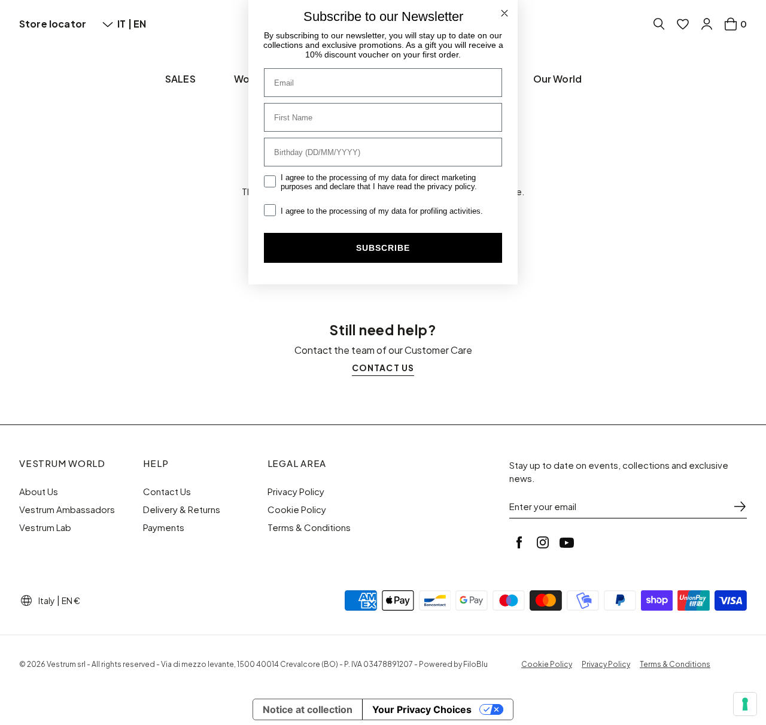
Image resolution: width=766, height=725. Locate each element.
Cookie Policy (297, 509)
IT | (125, 23)
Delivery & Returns (181, 509)
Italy (46, 600)
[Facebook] (518, 542)
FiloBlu (475, 664)
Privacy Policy (296, 491)
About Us (38, 491)
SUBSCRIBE (383, 248)
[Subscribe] (739, 506)
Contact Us (167, 491)
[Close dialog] (504, 13)
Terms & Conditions (309, 527)
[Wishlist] (683, 24)
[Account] (707, 24)
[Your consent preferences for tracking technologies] (745, 704)
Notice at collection (307, 709)
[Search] (659, 24)
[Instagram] (542, 542)
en (139, 23)
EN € (71, 600)
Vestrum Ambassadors (67, 509)
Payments (163, 527)
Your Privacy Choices (422, 709)
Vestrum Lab (45, 527)
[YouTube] (566, 542)
